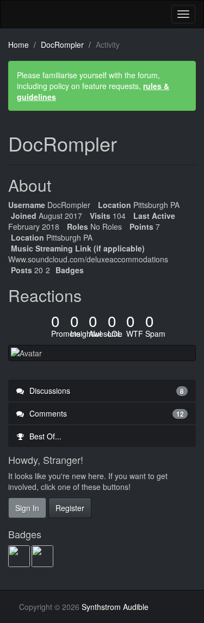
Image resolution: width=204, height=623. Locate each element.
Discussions (105, 390)
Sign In (27, 507)
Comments (105, 413)
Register (69, 507)
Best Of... (44, 436)
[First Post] (20, 555)
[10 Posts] (43, 555)
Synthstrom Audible (49, 14)
